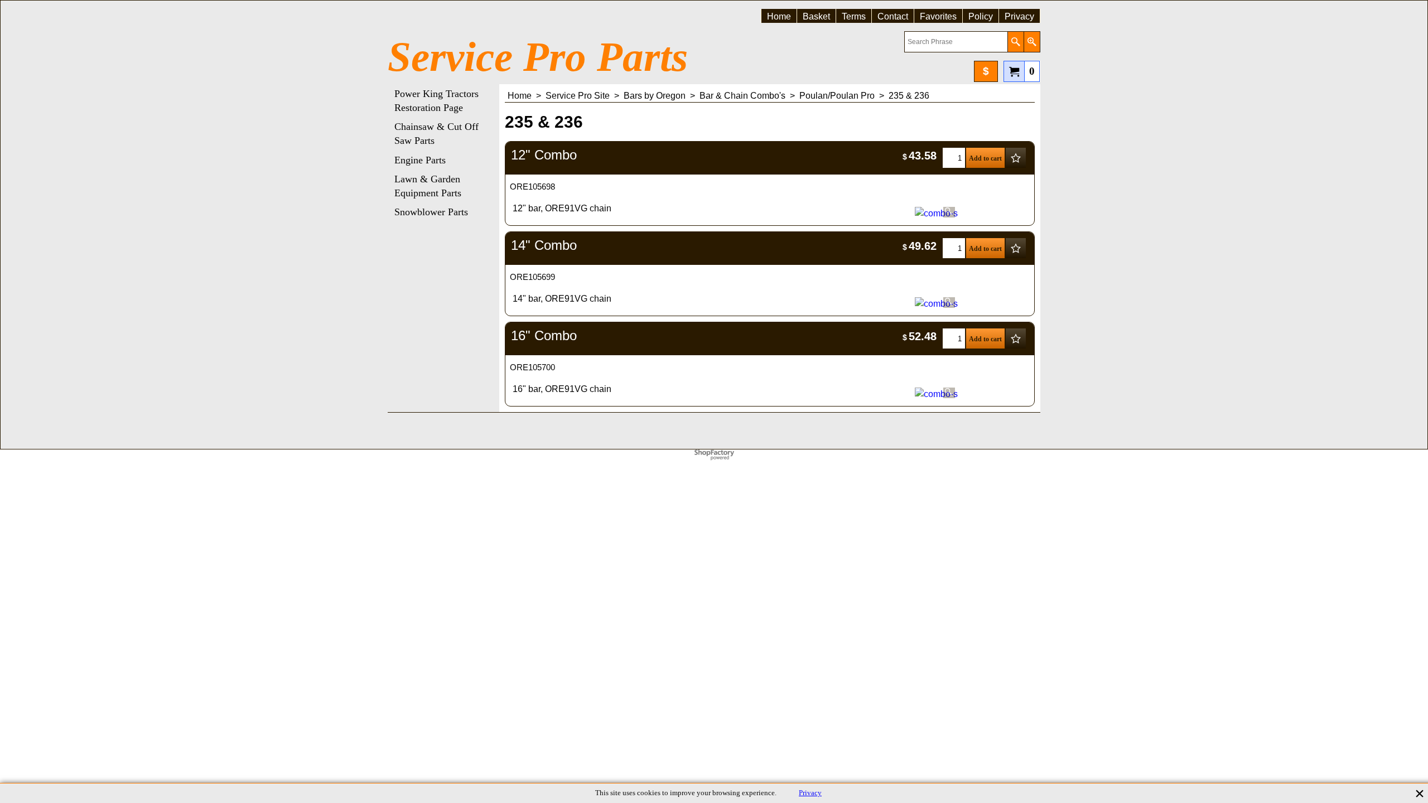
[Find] (1015, 42)
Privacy (810, 793)
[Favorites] (1016, 158)
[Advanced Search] (1032, 42)
